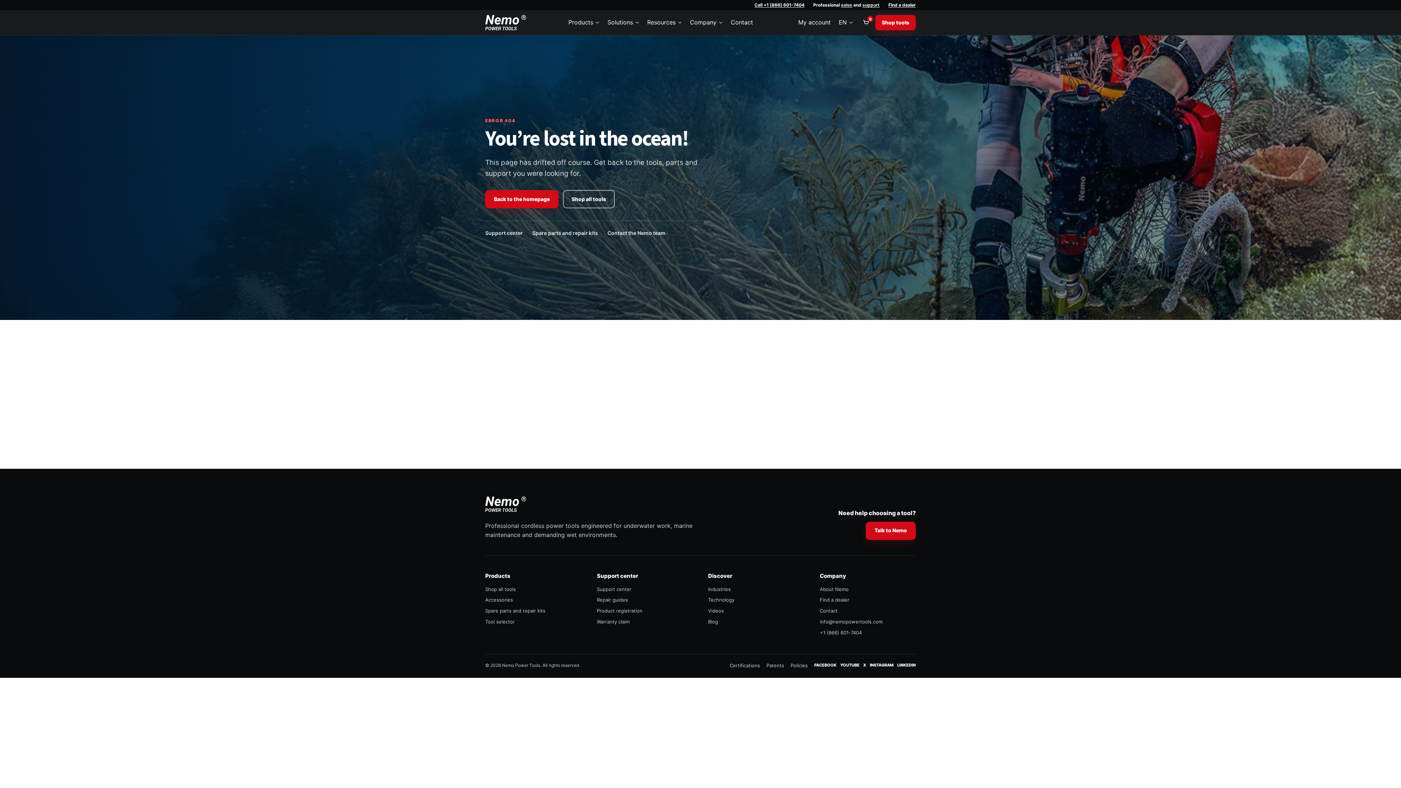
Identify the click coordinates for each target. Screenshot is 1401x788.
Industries (719, 589)
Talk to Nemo (891, 530)
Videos (716, 611)
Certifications (745, 665)
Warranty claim (613, 622)
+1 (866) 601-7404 (841, 633)
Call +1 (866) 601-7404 (779, 5)
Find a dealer (902, 5)
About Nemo (834, 589)
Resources (661, 22)
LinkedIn (906, 665)
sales (846, 5)
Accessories (499, 600)
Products (580, 22)
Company (703, 22)
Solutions (620, 22)
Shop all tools (589, 199)
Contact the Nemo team (636, 233)
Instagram (882, 665)
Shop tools (895, 22)
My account (814, 22)
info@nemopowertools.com (851, 622)
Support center (504, 233)
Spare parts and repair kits (565, 233)
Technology (721, 600)
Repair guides (612, 600)
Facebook (825, 665)
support (871, 5)
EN (843, 22)
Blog (713, 622)
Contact (742, 22)
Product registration (619, 611)
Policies (799, 665)
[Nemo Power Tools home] (505, 22)
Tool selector (500, 622)
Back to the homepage (522, 199)
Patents (775, 665)
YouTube (850, 665)
